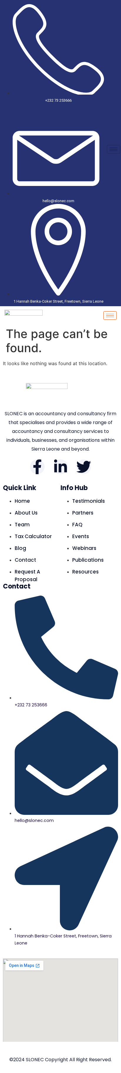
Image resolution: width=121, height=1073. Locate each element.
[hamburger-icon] (113, 149)
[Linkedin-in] (60, 466)
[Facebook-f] (37, 466)
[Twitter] (83, 466)
